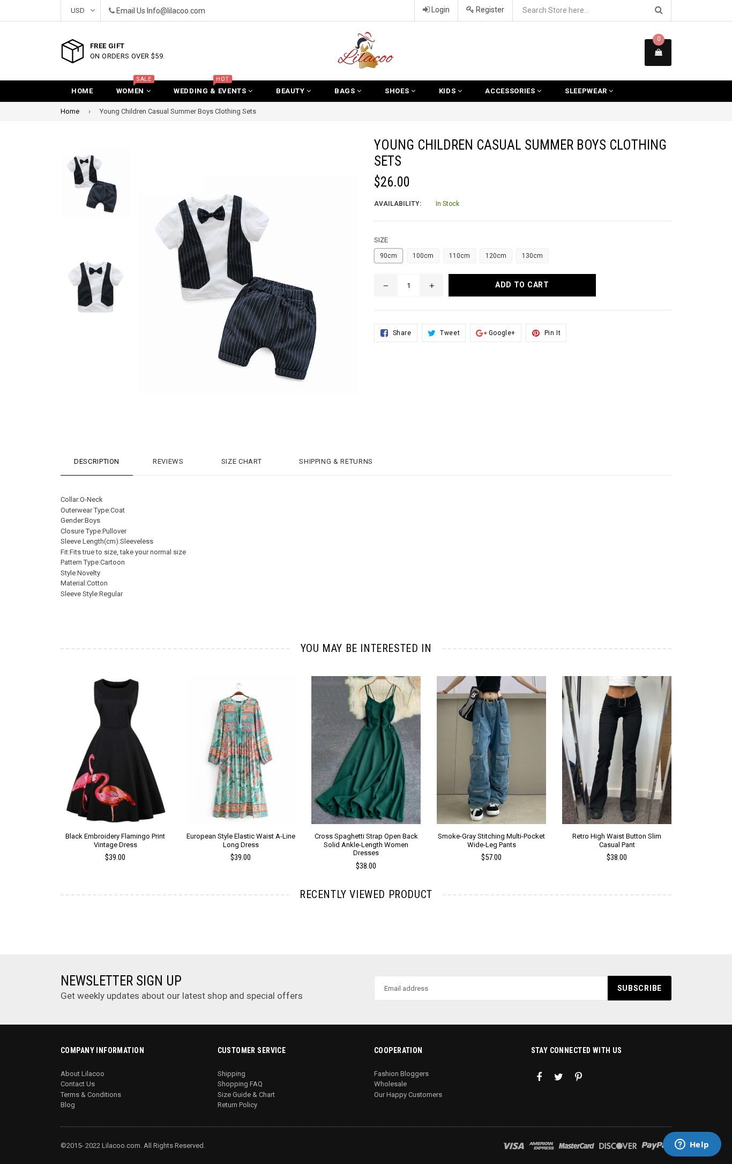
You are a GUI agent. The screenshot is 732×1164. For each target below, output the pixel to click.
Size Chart (241, 461)
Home (82, 91)
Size (381, 240)
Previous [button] (45, 757)
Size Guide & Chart (246, 1095)
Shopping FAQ (240, 1084)
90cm (388, 256)
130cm (532, 256)
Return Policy (237, 1105)
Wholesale (390, 1084)
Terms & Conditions (91, 1095)
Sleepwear (587, 91)
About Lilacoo (82, 1074)
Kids (448, 91)
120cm (495, 256)
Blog (68, 1105)
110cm (459, 256)
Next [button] (686, 757)
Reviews (168, 461)
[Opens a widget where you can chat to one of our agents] (691, 1145)
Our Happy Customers (408, 1095)
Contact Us (78, 1084)
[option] (107, 773)
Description (96, 461)
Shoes (398, 91)
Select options (115, 742)
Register (489, 9)
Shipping (231, 1074)
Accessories (511, 91)
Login (440, 9)
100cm (423, 256)
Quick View (115, 761)
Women (134, 87)
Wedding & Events (211, 87)
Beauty (291, 91)
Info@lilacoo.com (176, 10)
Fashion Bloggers (401, 1074)
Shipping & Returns (336, 461)
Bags (345, 91)
